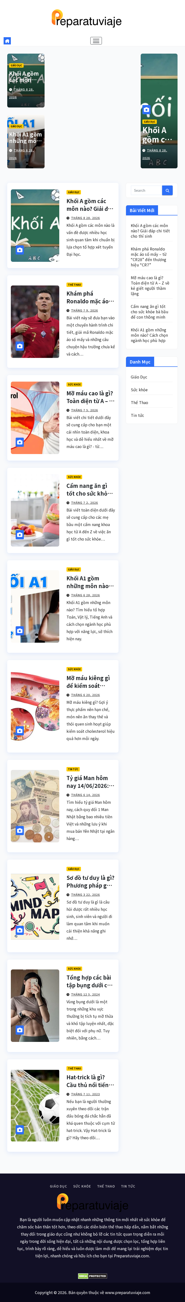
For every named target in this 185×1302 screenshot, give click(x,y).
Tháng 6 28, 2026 (85, 595)
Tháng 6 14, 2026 (85, 795)
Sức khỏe (74, 384)
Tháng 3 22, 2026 (85, 894)
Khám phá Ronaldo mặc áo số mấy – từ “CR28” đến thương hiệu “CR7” (149, 257)
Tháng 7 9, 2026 (84, 310)
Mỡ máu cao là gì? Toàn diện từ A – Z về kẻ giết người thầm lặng (150, 285)
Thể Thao (74, 284)
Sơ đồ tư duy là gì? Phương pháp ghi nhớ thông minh (90, 885)
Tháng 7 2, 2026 (84, 502)
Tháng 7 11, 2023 (85, 1094)
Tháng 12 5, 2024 (85, 994)
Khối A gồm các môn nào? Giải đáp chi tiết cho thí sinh (150, 230)
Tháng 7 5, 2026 (84, 410)
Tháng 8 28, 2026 (85, 218)
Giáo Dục (16, 65)
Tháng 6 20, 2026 (85, 695)
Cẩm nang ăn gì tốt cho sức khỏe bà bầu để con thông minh (149, 311)
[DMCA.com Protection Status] (92, 1276)
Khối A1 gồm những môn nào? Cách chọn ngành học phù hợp (149, 335)
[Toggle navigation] (96, 40)
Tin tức (73, 769)
